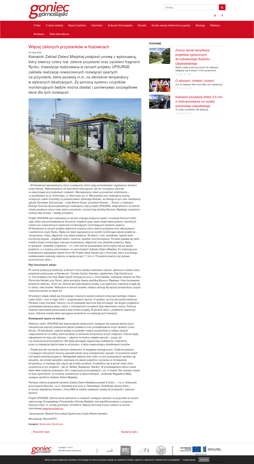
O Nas (37, 25)
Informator (97, 25)
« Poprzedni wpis (40, 431)
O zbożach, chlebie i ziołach (194, 80)
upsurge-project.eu (53, 408)
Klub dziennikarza (59, 34)
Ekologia (200, 25)
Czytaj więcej (189, 459)
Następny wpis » (130, 431)
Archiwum (39, 34)
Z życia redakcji (54, 25)
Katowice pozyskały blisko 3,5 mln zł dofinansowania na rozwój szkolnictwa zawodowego (199, 101)
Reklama (215, 25)
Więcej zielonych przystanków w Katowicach (69, 46)
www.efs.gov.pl (201, 454)
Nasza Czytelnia (77, 25)
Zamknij (204, 459)
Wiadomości (45, 423)
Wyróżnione (57, 423)
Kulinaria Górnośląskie (120, 25)
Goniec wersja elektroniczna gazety (171, 25)
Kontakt (142, 25)
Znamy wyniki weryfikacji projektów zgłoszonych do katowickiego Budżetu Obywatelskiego (192, 57)
